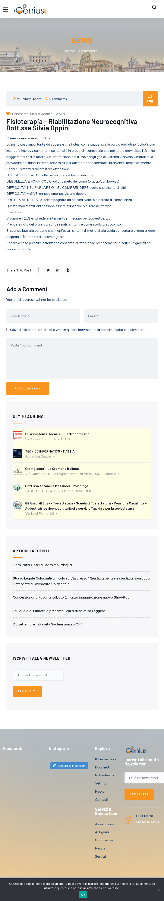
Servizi (60, 114)
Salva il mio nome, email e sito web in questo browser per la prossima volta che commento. (78, 329)
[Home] (136, 749)
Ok (83, 894)
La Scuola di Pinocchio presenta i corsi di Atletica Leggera (59, 611)
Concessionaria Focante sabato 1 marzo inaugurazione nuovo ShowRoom (73, 597)
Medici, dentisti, (41, 114)
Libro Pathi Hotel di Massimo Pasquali (43, 565)
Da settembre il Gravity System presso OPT (48, 624)
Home (69, 50)
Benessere (88, 50)
